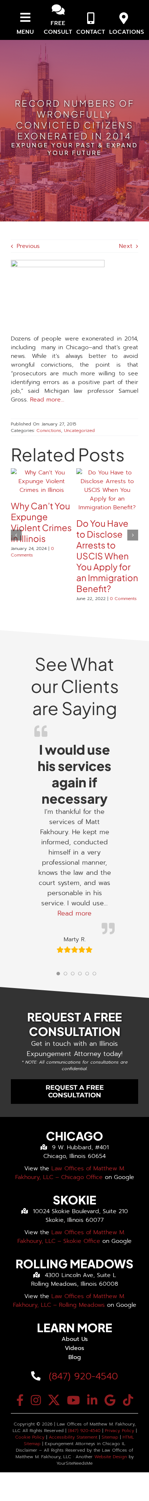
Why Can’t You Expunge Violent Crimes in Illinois (41, 522)
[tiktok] (128, 1400)
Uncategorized (79, 430)
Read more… (47, 399)
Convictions (49, 430)
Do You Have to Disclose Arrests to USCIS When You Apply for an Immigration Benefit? (107, 556)
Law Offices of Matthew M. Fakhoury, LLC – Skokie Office (71, 1236)
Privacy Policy (119, 1430)
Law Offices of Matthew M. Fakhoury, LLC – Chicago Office (70, 1173)
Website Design (110, 1456)
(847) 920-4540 (81, 1376)
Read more (74, 913)
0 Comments (32, 551)
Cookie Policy (29, 1437)
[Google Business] (110, 1400)
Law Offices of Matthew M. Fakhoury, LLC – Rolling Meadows (69, 1300)
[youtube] (73, 1400)
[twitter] (54, 1400)
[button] (16, 535)
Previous (28, 246)
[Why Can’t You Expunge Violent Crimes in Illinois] (42, 472)
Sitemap (110, 1437)
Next (125, 246)
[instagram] (36, 1400)
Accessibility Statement (73, 1437)
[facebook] (20, 1400)
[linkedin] (92, 1400)
